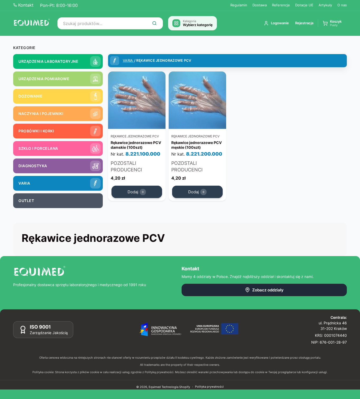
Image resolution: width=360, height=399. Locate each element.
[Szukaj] (154, 23)
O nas (342, 5)
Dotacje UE (304, 5)
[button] (332, 23)
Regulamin (238, 5)
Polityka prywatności (209, 386)
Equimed (155, 387)
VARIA (128, 60)
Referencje (281, 5)
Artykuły (325, 5)
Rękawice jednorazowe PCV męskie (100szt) (196, 145)
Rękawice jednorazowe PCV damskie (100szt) (136, 145)
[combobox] (110, 23)
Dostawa (259, 5)
